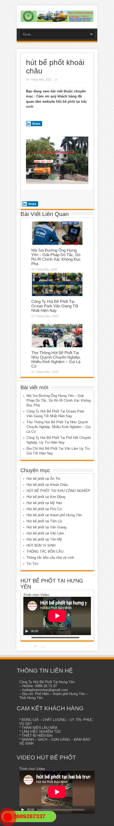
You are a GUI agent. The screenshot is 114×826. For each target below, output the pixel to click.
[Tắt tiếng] (36, 646)
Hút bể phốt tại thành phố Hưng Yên (54, 515)
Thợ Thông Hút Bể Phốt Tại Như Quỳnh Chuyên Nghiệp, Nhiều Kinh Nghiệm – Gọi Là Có (56, 359)
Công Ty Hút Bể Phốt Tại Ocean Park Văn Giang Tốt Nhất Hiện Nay (54, 306)
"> (5, 823)
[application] (57, 616)
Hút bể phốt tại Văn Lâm (45, 533)
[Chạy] (27, 631)
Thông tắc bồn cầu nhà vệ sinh (50, 558)
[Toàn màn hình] (43, 646)
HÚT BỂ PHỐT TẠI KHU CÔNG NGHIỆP (58, 491)
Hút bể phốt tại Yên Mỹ (44, 539)
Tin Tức (33, 564)
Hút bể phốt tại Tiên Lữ (44, 521)
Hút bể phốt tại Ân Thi (43, 479)
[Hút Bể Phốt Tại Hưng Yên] (57, 16)
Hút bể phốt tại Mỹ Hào (44, 503)
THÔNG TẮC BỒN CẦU (45, 551)
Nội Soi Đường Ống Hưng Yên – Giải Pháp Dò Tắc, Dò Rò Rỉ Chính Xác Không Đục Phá (56, 257)
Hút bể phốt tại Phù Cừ (44, 509)
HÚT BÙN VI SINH (41, 545)
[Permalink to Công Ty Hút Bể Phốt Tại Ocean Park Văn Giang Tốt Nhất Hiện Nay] (57, 284)
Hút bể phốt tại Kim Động (46, 497)
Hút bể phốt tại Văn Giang (46, 527)
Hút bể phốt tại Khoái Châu (47, 485)
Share (36, 123)
